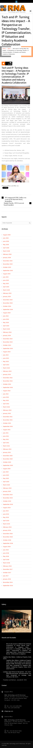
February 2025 (7, 293)
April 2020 (6, 481)
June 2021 (6, 436)
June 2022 (6, 397)
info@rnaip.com (8, 711)
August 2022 (6, 390)
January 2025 (7, 296)
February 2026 (7, 254)
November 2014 (8, 582)
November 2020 (8, 459)
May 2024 (6, 322)
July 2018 (6, 550)
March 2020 (6, 485)
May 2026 (6, 244)
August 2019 (6, 507)
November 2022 (8, 381)
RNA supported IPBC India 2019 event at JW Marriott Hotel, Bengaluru (15, 199)
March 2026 (6, 251)
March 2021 (6, 446)
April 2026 (6, 247)
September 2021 (8, 426)
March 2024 (6, 329)
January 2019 (7, 530)
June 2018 (6, 553)
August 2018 (6, 546)
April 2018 (6, 559)
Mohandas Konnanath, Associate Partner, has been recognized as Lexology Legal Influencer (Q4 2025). (18, 667)
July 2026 (6, 238)
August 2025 (6, 273)
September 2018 (8, 543)
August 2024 (6, 312)
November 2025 (8, 264)
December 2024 (7, 299)
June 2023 (6, 358)
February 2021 (7, 449)
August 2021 (6, 429)
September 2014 (8, 585)
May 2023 (6, 361)
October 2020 (7, 462)
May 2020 (6, 478)
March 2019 (6, 524)
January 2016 (7, 579)
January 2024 (7, 335)
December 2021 (7, 416)
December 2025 (7, 260)
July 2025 (6, 277)
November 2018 (8, 537)
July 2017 (6, 576)
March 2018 (6, 563)
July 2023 (6, 355)
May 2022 (6, 400)
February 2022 (7, 410)
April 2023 (6, 364)
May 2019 (6, 517)
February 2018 (7, 566)
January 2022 (7, 413)
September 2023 (8, 348)
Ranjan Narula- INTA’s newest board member (14, 204)
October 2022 (7, 384)
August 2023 (6, 351)
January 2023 (7, 374)
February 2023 (7, 371)
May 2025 (6, 283)
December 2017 (7, 569)
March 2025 (6, 290)
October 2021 (7, 423)
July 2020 (6, 472)
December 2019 (7, 494)
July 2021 (6, 433)
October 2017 (7, 572)
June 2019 (6, 514)
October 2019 (7, 501)
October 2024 (7, 306)
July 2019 (6, 511)
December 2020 (7, 455)
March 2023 (6, 368)
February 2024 (7, 332)
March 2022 (6, 407)
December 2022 (7, 377)
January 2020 (7, 491)
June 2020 (6, 475)
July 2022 (6, 394)
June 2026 (6, 241)
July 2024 (6, 316)
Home (4, 48)
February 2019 (7, 527)
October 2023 (7, 345)
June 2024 (6, 319)
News (9, 48)
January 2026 (7, 257)
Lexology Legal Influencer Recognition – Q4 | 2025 (17, 664)
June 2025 (6, 280)
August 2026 (6, 235)
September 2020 (8, 465)
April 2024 (6, 325)
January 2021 (7, 452)
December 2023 (7, 338)
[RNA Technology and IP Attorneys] (13, 9)
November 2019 (8, 498)
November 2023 (8, 342)
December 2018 (7, 533)
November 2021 (8, 420)
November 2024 (8, 303)
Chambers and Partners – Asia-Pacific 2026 (15, 672)
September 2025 (8, 270)
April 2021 (6, 442)
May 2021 (6, 439)
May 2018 (6, 556)
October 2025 (7, 267)
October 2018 (7, 540)
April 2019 (6, 520)
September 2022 (8, 387)
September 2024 (8, 309)
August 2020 (6, 468)
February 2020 (7, 488)
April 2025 (6, 286)
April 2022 (6, 403)
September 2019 (8, 504)
